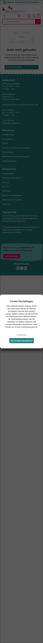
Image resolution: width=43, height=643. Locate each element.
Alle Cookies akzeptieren (21, 340)
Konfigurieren (21, 335)
